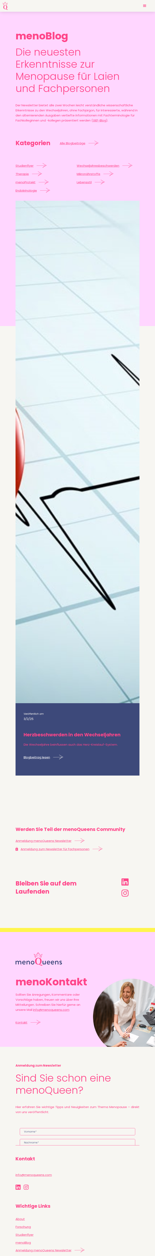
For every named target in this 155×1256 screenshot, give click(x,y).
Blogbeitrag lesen (37, 757)
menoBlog (23, 1242)
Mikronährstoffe (88, 174)
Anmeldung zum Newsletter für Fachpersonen (55, 849)
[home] (5, 6)
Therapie (22, 174)
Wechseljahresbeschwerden (98, 166)
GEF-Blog (99, 120)
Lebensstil (84, 182)
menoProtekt (26, 182)
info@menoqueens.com (51, 1010)
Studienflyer (25, 166)
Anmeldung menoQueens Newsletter (43, 841)
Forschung (23, 1227)
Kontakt (21, 1022)
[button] (145, 6)
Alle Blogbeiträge (72, 143)
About (20, 1219)
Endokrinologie (26, 190)
